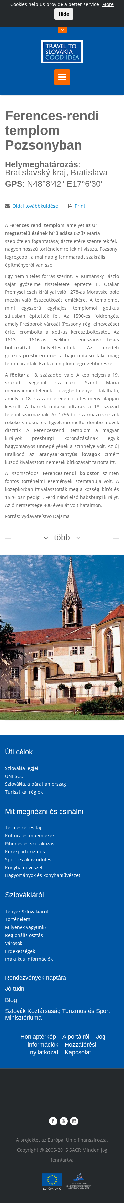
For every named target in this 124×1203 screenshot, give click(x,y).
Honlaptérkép (38, 1036)
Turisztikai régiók (24, 792)
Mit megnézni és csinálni (44, 811)
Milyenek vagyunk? (25, 927)
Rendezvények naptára (35, 977)
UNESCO (14, 776)
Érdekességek (20, 951)
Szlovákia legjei (21, 768)
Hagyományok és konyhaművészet (42, 875)
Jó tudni (15, 988)
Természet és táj (23, 827)
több (62, 537)
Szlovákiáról (24, 895)
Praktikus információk (29, 959)
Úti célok (19, 752)
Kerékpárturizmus (25, 851)
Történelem (17, 919)
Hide (64, 14)
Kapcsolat (78, 1052)
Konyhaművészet (24, 867)
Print (80, 206)
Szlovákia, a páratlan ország (35, 784)
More (108, 4)
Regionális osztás (24, 935)
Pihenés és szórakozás (29, 843)
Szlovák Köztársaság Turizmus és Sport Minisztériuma (57, 1014)
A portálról (75, 1036)
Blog (11, 1000)
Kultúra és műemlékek (30, 835)
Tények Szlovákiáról (26, 911)
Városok (13, 943)
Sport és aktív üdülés (28, 859)
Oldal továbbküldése (35, 206)
